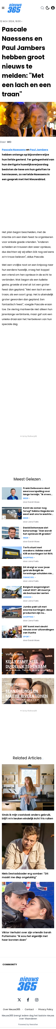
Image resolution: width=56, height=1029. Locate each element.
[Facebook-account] (28, 1000)
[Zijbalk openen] (3, 8)
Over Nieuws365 (11, 1009)
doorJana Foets (31, 522)
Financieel (28, 577)
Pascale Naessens (14, 149)
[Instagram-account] (37, 1000)
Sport (26, 636)
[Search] (42, 8)
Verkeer (27, 597)
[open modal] (53, 8)
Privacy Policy (45, 1009)
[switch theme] (47, 8)
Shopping (28, 557)
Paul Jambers (39, 149)
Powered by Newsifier (28, 1024)
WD (9, 142)
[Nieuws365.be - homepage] (14, 7)
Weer (25, 498)
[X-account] (19, 1000)
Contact (29, 1009)
